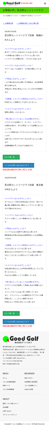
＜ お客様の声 (8, 23)
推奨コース (6, 385)
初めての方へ (28, 378)
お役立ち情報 (28, 389)
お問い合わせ (7, 411)
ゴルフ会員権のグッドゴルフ (11, 15)
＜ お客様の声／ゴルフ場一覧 (28, 23)
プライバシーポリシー (10, 415)
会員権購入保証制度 (30, 382)
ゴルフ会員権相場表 (9, 382)
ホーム (5, 378)
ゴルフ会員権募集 (8, 389)
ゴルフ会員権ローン (30, 385)
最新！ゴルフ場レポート (10, 403)
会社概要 (5, 407)
